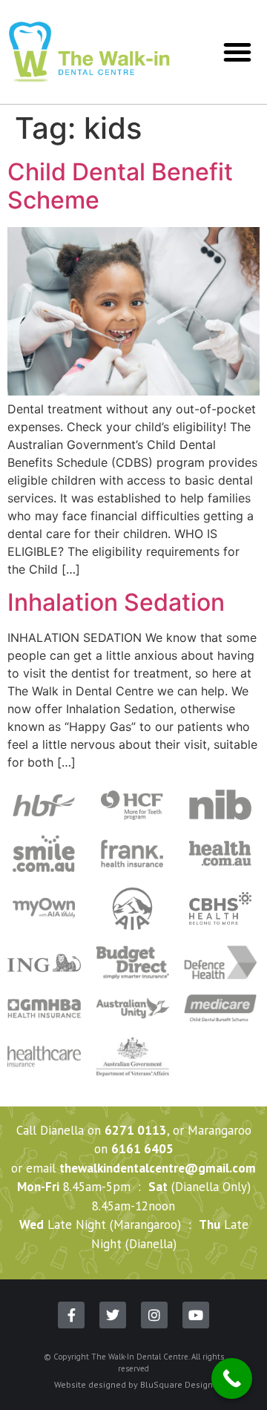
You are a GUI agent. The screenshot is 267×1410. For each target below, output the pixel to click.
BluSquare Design (176, 1384)
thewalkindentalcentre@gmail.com (157, 1168)
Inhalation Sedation (116, 602)
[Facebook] (71, 1315)
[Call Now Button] (231, 1378)
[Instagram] (154, 1315)
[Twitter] (112, 1315)
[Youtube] (195, 1315)
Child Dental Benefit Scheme (120, 185)
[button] (237, 52)
